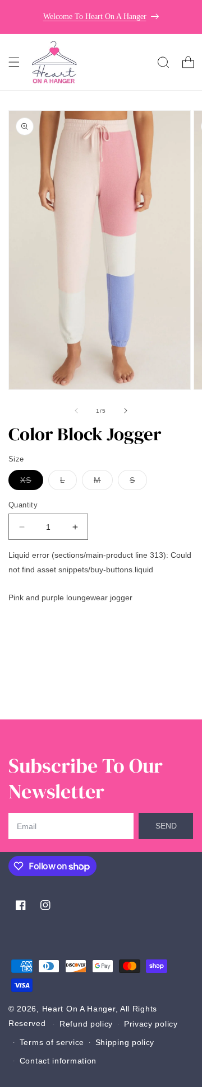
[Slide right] (125, 410)
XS (31, 482)
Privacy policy (151, 1023)
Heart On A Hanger (79, 1008)
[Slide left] (76, 410)
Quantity (23, 505)
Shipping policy (125, 1042)
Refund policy (86, 1023)
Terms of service (52, 1042)
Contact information (58, 1060)
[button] (14, 62)
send (166, 825)
